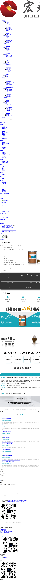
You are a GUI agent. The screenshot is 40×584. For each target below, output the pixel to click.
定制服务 (10, 501)
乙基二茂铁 (8, 24)
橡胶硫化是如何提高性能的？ (7, 226)
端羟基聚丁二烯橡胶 (9, 115)
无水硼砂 (7, 42)
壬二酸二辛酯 (8, 70)
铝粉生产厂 (8, 113)
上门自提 (25, 500)
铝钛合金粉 (4, 191)
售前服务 (13, 501)
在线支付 (15, 500)
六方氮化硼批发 (9, 89)
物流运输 (21, 500)
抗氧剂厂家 (8, 110)
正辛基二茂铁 (8, 27)
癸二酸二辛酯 (8, 64)
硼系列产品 (6, 35)
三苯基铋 (7, 76)
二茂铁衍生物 (8, 34)
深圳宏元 (5, 103)
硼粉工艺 (7, 91)
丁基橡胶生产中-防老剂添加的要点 (8, 227)
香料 (1, 176)
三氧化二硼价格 (9, 81)
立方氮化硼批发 (9, 107)
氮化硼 (7, 36)
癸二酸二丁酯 (8, 67)
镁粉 (3, 189)
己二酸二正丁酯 (9, 68)
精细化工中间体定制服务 (4, 193)
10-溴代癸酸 (8, 46)
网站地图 (22, 501)
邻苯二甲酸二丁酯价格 (10, 82)
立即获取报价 (10, 533)
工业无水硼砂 (8, 108)
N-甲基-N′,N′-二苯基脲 (6, 154)
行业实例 (3, 116)
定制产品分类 (2, 122)
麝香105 (7, 74)
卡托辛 (7, 23)
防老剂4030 (8, 53)
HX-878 (7, 62)
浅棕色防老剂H (3, 202)
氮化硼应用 (8, 93)
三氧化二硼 (4, 147)
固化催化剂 (6, 75)
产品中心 (3, 20)
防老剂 (5, 47)
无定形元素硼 (8, 41)
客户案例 (5, 97)
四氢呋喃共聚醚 (9, 56)
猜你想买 (2, 198)
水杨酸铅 (7, 33)
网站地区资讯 (18, 501)
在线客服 (5, 557)
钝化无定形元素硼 (9, 40)
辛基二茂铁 (8, 26)
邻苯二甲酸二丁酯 (9, 69)
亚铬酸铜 (7, 30)
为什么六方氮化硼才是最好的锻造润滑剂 (9, 230)
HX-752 (7, 61)
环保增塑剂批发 (9, 84)
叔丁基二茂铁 (8, 28)
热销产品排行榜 (10, 500)
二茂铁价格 (8, 80)
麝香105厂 (8, 114)
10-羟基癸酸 (4, 182)
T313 (7, 58)
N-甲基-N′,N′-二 (9, 50)
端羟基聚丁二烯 (9, 55)
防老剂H (7, 48)
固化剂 (1, 172)
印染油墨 (7, 101)
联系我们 (3, 117)
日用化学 (7, 100)
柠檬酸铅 (3, 134)
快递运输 (18, 500)
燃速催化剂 (6, 21)
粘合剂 (5, 54)
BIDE (7, 60)
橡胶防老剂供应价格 (9, 104)
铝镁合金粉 (4, 190)
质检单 (5, 102)
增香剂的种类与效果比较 (6, 231)
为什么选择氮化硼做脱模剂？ (7, 225)
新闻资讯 (3, 77)
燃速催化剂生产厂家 (9, 87)
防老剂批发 (8, 83)
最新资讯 (2, 223)
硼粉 (7, 37)
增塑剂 (5, 63)
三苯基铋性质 (8, 95)
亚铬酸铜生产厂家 (9, 96)
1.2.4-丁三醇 (8, 71)
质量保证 (7, 501)
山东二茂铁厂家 (9, 109)
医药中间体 (6, 43)
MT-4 (7, 59)
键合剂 (1, 164)
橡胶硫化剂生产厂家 (9, 94)
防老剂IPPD (8, 49)
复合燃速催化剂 (9, 29)
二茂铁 (7, 22)
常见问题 (5, 88)
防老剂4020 (4, 156)
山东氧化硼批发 (9, 90)
